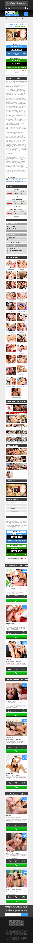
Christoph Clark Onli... (11, 376)
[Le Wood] (22, 264)
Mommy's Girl (9, 737)
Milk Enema (21, 300)
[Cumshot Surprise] (16, 691)
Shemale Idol (11, 311)
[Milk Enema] (22, 296)
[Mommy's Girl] (16, 727)
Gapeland (8, 815)
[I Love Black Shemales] (11, 381)
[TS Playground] (22, 306)
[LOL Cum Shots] (16, 878)
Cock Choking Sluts (22, 342)
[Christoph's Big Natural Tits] (16, 392)
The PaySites (14, 505)
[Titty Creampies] (22, 327)
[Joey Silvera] (11, 296)
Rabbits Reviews (14, 511)
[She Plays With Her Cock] (22, 381)
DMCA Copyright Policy (22, 938)
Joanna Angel (22, 363)
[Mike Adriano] (11, 274)
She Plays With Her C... (21, 386)
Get (16, 600)
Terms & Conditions (22, 937)
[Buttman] (22, 274)
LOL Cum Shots (10, 887)
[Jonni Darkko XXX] (11, 285)
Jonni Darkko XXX (11, 290)
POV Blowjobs (11, 363)
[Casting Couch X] (16, 842)
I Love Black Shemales (11, 587)
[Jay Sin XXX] (22, 348)
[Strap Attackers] (11, 327)
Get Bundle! (16, 49)
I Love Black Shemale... (11, 386)
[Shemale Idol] (11, 306)
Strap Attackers (11, 332)
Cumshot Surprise (10, 701)
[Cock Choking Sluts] (22, 338)
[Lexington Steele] (22, 317)
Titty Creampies (21, 332)
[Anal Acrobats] (11, 264)
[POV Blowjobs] (11, 359)
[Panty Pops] (11, 338)
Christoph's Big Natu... (16, 397)
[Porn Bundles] (12, 13)
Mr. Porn (13, 508)
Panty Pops (11, 342)
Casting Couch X (10, 851)
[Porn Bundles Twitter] (6, 8)
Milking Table (9, 773)
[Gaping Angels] (11, 348)
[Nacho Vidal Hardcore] (22, 369)
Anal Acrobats (11, 269)
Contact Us (9, 937)
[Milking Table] (16, 764)
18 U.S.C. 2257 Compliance (11, 938)
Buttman (21, 279)
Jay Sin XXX (21, 353)
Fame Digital (9, 659)
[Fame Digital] (16, 649)
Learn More (15, 593)
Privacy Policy (14, 937)
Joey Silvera (11, 300)
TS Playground (22, 311)
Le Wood (22, 269)
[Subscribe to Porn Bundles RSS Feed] (9, 8)
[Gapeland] (16, 805)
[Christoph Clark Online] (11, 371)
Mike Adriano (11, 279)
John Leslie (11, 321)
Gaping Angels (11, 353)
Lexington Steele (21, 321)
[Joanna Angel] (22, 359)
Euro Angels (21, 290)
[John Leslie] (11, 317)
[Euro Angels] (22, 285)
